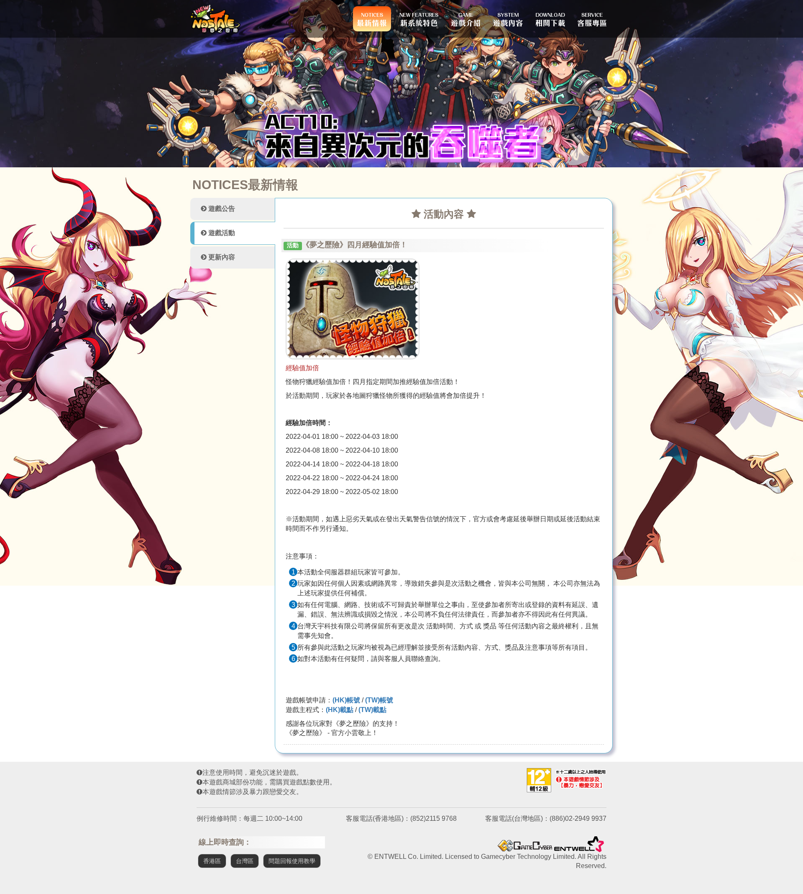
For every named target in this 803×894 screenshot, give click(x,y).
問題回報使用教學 (292, 861)
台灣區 (244, 861)
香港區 (212, 861)
